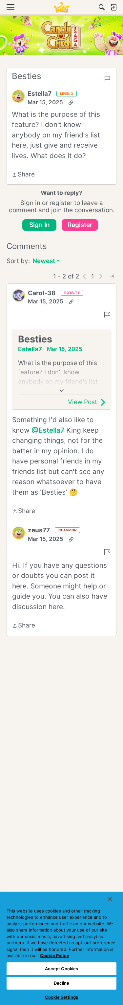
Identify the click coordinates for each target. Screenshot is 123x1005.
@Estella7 (47, 430)
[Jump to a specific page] (111, 276)
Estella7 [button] (39, 93)
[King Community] (61, 7)
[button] (18, 96)
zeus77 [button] (39, 530)
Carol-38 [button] (42, 293)
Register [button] (80, 225)
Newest (43, 261)
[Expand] (61, 391)
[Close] (110, 899)
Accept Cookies (61, 968)
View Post (82, 402)
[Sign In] (113, 7)
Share (23, 175)
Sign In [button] (39, 225)
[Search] (102, 7)
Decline (62, 983)
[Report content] (107, 79)
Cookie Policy (54, 955)
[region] (61, 948)
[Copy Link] (71, 102)
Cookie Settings (61, 997)
